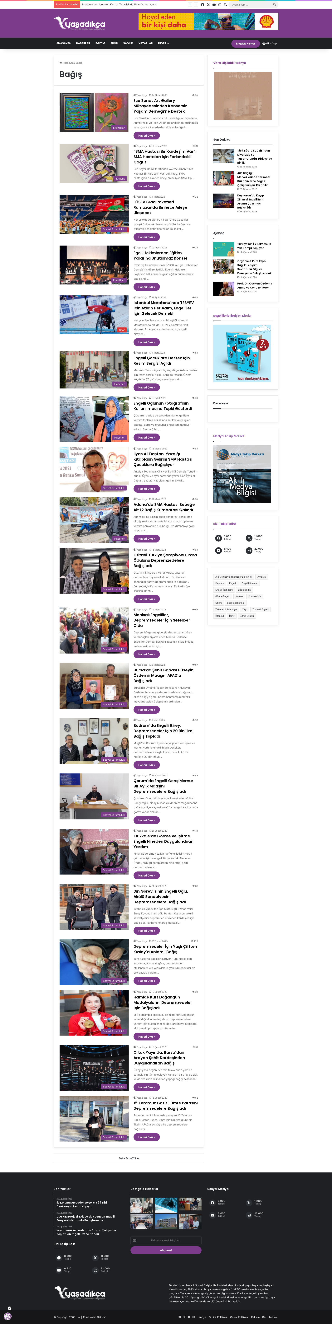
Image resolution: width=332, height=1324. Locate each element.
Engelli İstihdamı (224, 589)
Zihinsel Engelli (260, 609)
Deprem (219, 583)
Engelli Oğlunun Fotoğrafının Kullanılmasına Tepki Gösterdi (163, 406)
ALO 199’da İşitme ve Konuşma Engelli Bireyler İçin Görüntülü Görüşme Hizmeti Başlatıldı (134, 4)
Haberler (83, 43)
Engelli (232, 583)
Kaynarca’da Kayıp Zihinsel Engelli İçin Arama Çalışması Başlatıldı (250, 201)
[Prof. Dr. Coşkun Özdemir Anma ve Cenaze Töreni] (223, 289)
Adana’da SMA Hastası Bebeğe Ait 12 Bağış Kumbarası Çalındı (164, 507)
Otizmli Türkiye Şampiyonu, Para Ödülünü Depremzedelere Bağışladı (165, 560)
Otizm (218, 602)
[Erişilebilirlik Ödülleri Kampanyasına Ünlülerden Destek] (166, 1205)
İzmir (231, 615)
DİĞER (162, 43)
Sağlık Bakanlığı (235, 602)
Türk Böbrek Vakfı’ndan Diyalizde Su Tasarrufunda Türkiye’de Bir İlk (254, 157)
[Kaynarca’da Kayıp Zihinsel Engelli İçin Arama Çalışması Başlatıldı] (223, 201)
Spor (114, 43)
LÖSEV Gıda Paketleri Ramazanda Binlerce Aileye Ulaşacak (160, 207)
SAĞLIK (128, 43)
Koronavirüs (254, 596)
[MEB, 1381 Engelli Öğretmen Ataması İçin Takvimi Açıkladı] (190, 1204)
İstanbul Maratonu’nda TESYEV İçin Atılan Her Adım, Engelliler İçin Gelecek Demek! (164, 308)
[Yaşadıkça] (79, 23)
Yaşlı (244, 609)
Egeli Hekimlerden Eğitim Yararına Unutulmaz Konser (161, 255)
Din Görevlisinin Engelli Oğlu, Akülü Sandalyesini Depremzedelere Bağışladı (161, 897)
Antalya (261, 576)
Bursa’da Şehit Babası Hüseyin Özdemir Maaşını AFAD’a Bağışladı (163, 675)
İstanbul (219, 615)
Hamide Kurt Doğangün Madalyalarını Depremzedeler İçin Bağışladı (163, 1002)
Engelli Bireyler (250, 583)
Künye (202, 1317)
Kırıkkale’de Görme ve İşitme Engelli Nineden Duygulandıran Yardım (163, 841)
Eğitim (100, 43)
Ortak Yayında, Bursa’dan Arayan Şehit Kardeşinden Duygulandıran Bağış (159, 1058)
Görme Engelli (222, 596)
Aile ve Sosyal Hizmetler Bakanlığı (233, 576)
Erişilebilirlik (244, 589)
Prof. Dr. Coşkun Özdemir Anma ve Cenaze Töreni (254, 285)
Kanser (239, 596)
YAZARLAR (146, 43)
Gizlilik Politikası (218, 1317)
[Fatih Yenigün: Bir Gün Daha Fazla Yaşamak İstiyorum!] (141, 1205)
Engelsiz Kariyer (245, 43)
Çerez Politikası (239, 1317)
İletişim (273, 1317)
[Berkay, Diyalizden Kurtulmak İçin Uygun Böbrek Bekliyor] (190, 1221)
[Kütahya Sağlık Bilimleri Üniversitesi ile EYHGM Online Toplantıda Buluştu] (166, 1221)
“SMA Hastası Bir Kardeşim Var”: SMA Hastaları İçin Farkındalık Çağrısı (165, 157)
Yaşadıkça (142, 95)
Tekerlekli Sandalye (226, 609)
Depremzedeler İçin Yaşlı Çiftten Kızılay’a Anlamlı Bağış (165, 949)
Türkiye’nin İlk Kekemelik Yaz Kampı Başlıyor (254, 246)
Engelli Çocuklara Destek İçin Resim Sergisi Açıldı (162, 360)
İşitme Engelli (247, 615)
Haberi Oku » (146, 135)
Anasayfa (63, 43)
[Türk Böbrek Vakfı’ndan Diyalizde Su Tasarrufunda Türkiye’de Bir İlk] (223, 156)
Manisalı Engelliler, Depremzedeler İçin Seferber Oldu (162, 620)
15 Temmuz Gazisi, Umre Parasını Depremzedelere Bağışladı (166, 1105)
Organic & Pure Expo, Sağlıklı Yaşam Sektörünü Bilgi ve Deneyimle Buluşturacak (254, 267)
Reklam (255, 1317)
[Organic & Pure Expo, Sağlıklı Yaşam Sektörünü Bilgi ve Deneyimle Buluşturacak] (223, 266)
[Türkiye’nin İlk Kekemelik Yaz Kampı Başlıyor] (223, 249)
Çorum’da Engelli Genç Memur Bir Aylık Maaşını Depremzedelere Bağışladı (163, 786)
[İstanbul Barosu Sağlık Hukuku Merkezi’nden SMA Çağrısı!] (141, 1221)
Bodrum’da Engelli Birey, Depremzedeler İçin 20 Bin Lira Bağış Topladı (163, 731)
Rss (264, 1317)
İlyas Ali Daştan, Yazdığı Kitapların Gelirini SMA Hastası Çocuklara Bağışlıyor (163, 459)
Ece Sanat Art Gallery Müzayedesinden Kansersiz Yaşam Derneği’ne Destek (160, 106)
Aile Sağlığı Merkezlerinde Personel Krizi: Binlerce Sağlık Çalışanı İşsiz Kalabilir (253, 179)
